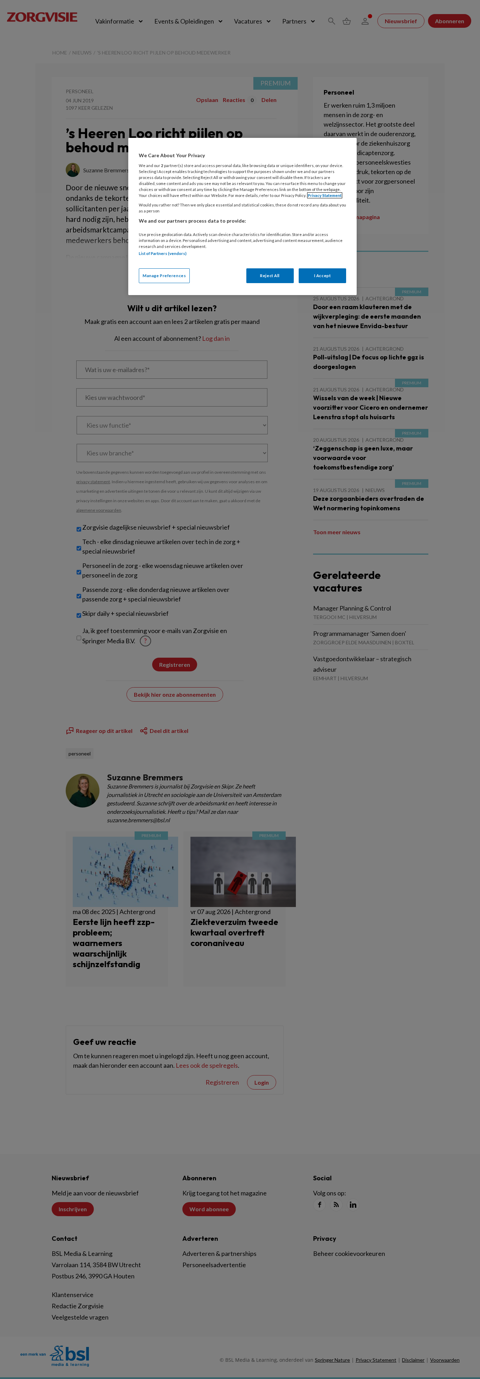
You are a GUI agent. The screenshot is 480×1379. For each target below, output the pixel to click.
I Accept (322, 275)
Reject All (270, 275)
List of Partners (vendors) (163, 253)
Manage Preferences (164, 275)
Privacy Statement (325, 195)
